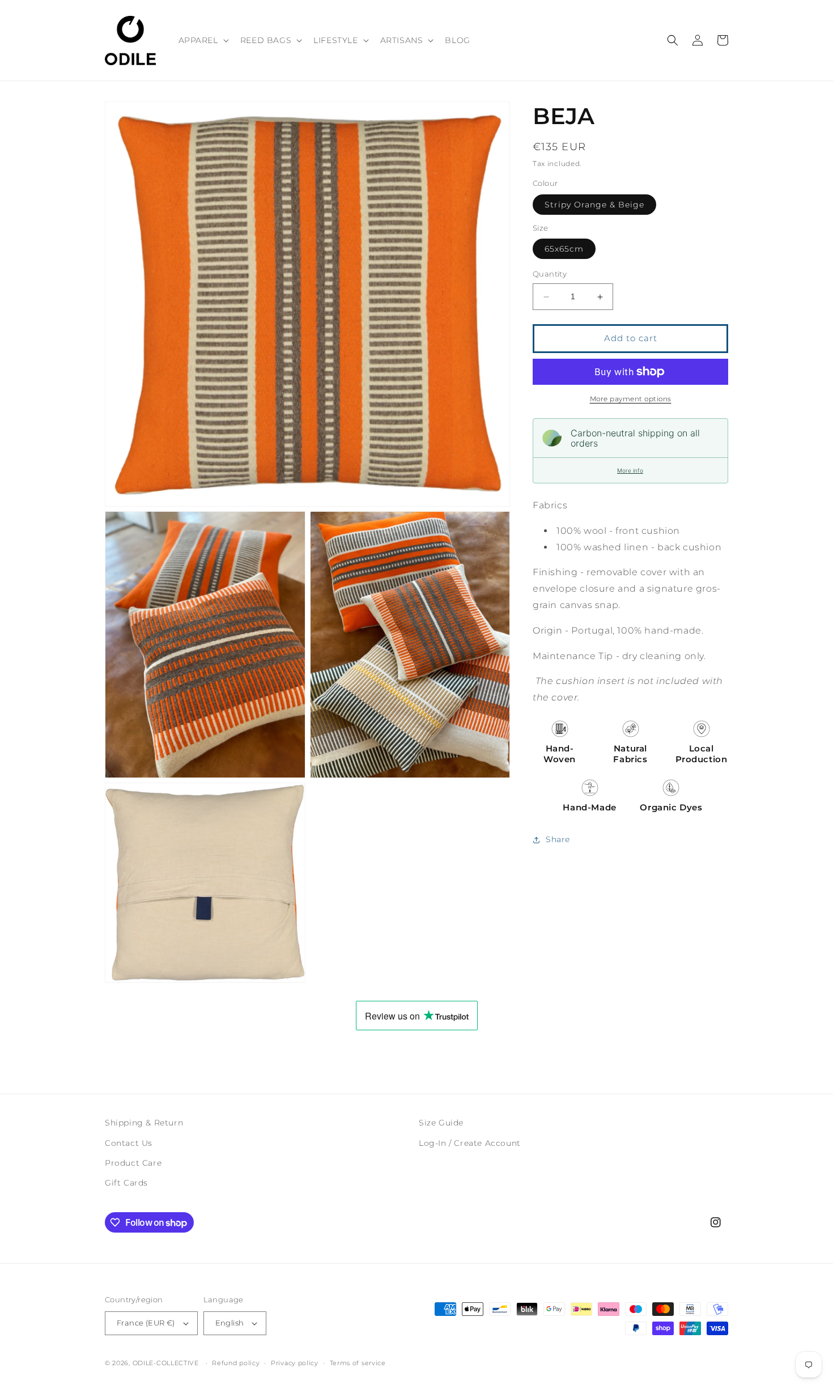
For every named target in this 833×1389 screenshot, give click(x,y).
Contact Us (128, 1143)
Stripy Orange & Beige (594, 204)
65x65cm (564, 249)
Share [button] (558, 839)
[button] (202, 40)
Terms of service (358, 1363)
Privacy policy (294, 1363)
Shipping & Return (144, 1123)
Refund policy (236, 1363)
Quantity (550, 274)
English (229, 1322)
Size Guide (441, 1123)
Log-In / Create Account (470, 1143)
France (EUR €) (146, 1322)
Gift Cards (126, 1183)
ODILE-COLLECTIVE (166, 1363)
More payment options (631, 398)
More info (630, 470)
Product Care (133, 1163)
